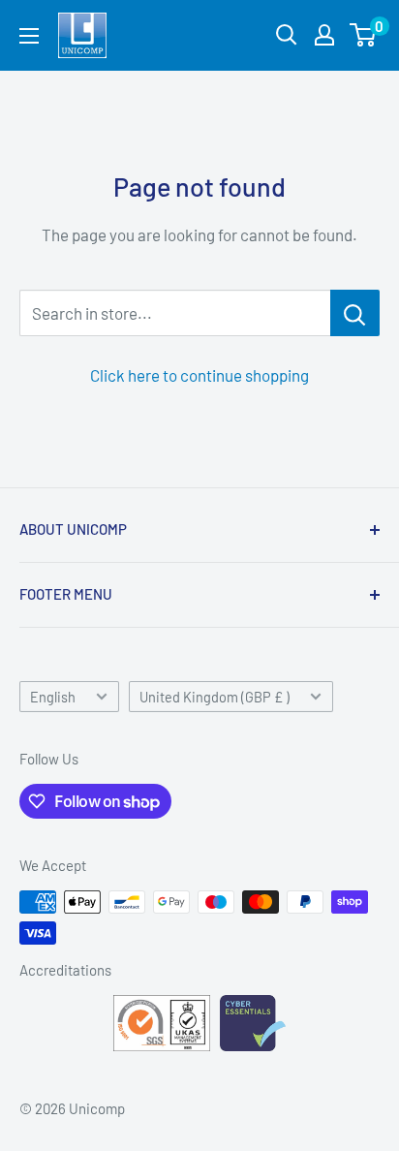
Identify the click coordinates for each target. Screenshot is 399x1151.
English (53, 697)
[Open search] (286, 35)
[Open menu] (29, 36)
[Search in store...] (355, 313)
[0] (364, 35)
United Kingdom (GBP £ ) (214, 697)
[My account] (324, 35)
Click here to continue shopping (199, 375)
